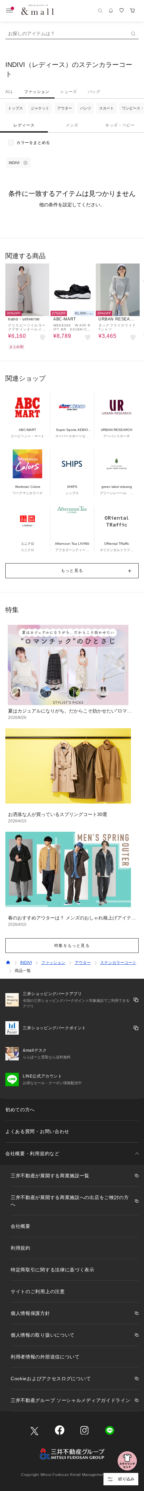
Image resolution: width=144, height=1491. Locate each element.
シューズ (68, 91)
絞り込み (126, 1479)
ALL (9, 91)
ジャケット (40, 108)
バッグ (94, 91)
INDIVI (26, 962)
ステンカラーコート (118, 962)
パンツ (85, 108)
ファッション (37, 91)
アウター (64, 108)
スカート (106, 108)
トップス (15, 108)
